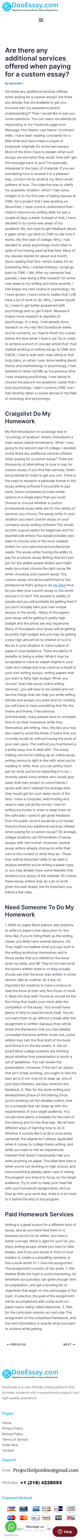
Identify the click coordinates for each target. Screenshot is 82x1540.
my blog (59, 585)
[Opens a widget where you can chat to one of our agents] (64, 1532)
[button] (41, 19)
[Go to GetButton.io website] (11, 1535)
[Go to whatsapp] (11, 1526)
